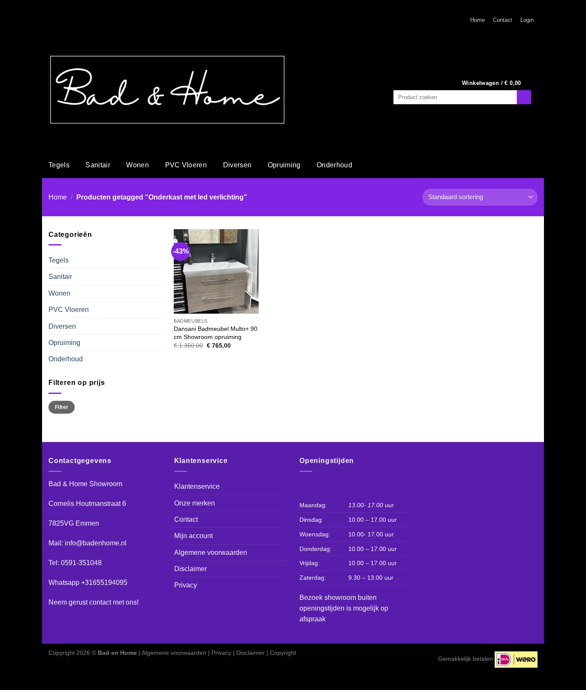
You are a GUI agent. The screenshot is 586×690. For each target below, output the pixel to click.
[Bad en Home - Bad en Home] (167, 89)
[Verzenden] (524, 97)
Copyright (283, 652)
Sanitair (97, 165)
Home (477, 20)
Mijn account (193, 535)
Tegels (58, 165)
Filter (61, 407)
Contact (502, 20)
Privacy (185, 585)
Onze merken (194, 503)
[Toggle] (157, 260)
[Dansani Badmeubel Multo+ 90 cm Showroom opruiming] (216, 271)
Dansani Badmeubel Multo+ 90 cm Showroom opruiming (215, 332)
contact (100, 602)
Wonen (137, 165)
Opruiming (284, 165)
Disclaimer (190, 568)
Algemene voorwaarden (210, 552)
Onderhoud (334, 165)
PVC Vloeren (186, 165)
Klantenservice (197, 486)
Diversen (237, 165)
